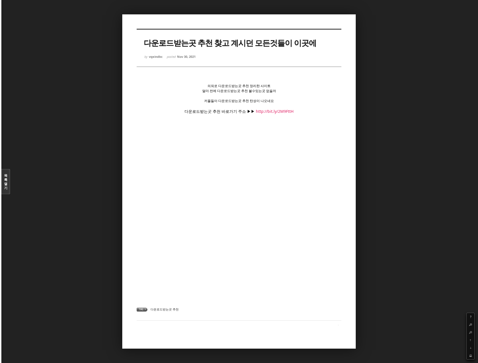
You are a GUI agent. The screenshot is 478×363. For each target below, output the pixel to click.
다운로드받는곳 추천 (164, 309)
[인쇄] (470, 355)
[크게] (470, 324)
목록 (5, 181)
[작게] (470, 332)
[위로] (470, 340)
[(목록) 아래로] (470, 348)
